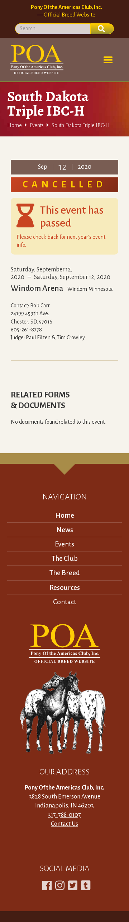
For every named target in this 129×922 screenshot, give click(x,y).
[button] (108, 60)
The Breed (64, 573)
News (64, 530)
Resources (64, 587)
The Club (65, 558)
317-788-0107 (64, 815)
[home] (35, 59)
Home (14, 125)
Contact (64, 602)
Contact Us (64, 824)
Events (37, 125)
